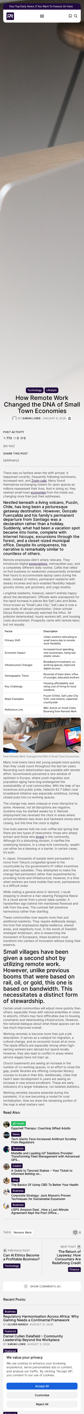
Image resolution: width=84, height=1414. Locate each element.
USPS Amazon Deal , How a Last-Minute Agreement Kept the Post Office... (39, 1211)
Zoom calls (39, 480)
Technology (35, 390)
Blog (15, 1180)
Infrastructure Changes (18, 665)
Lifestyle (51, 390)
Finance (74, 1269)
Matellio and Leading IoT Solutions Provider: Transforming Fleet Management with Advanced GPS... (45, 1156)
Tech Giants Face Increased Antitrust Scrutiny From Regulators (43, 1140)
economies (38, 492)
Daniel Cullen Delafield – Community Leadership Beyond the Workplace (33, 1338)
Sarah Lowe (31, 418)
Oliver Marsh (18, 1324)
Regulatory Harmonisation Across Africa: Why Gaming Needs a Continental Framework (41, 1318)
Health (20, 1123)
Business (18, 1148)
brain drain (64, 674)
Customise (42, 1395)
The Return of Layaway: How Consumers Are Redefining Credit (66, 1257)
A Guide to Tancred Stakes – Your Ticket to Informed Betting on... (41, 1172)
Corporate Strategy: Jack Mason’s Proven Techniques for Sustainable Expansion (41, 1197)
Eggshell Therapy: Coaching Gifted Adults (41, 1128)
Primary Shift (12, 640)
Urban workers (52, 636)
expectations (38, 563)
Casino (17, 1165)
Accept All (42, 1386)
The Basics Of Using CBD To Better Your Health (44, 1184)
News (16, 1134)
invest (40, 836)
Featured (10, 1331)
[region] (42, 1381)
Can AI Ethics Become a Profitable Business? (21, 1257)
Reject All (42, 1404)
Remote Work (23, 1232)
